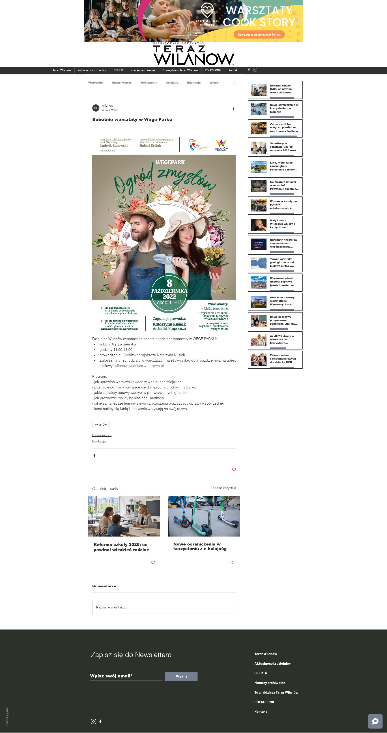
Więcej (214, 82)
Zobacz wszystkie (223, 488)
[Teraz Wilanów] (249, 69)
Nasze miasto (121, 82)
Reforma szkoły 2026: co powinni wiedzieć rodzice (121, 547)
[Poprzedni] (90, 21)
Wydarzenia (148, 82)
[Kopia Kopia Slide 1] (196, 34)
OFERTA (260, 673)
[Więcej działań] (233, 108)
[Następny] (297, 21)
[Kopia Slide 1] (191, 34)
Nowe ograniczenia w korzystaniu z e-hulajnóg (200, 546)
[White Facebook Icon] (100, 721)
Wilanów (101, 424)
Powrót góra (7, 717)
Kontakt (260, 711)
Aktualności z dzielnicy (272, 663)
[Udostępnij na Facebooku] (94, 456)
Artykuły (172, 82)
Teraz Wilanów (265, 653)
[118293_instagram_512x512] (255, 69)
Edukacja (194, 82)
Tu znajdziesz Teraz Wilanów (276, 692)
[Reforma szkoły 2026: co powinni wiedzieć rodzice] (124, 516)
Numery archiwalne (269, 682)
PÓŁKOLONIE (264, 702)
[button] (234, 82)
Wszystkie (95, 82)
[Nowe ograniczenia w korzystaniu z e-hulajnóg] (204, 516)
